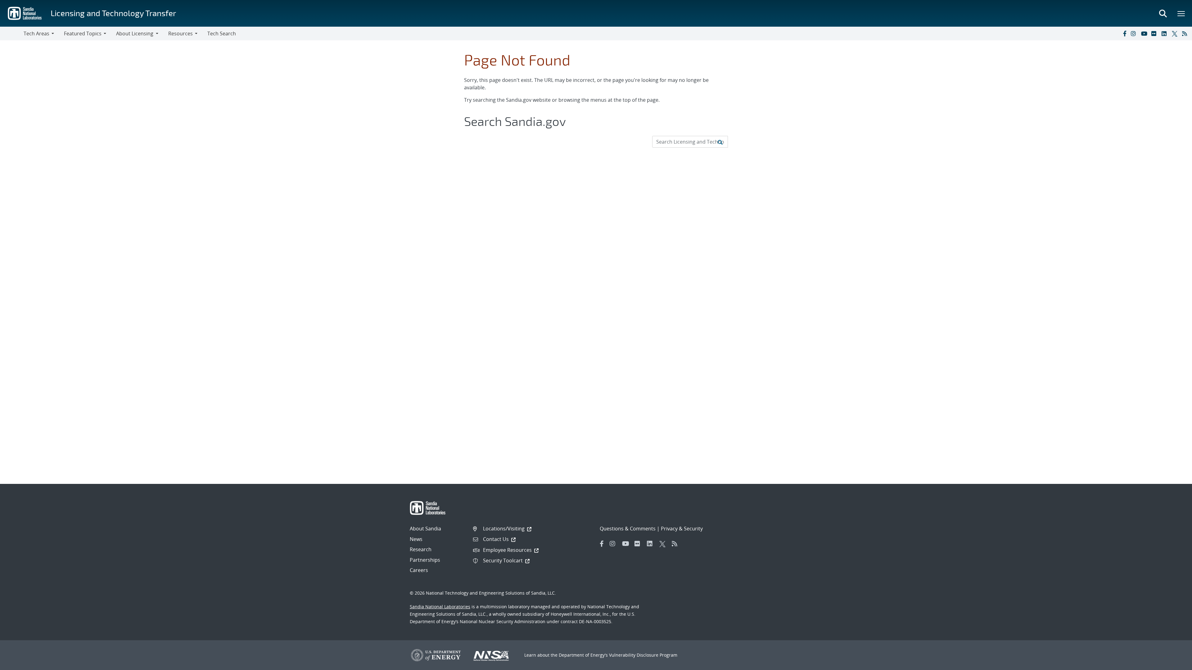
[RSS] (1186, 33)
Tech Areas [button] (36, 33)
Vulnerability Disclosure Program (643, 655)
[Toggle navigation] (12, 33)
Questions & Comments (628, 528)
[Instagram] (1134, 33)
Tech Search (221, 33)
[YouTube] (1145, 33)
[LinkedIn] (1165, 33)
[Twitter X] (1175, 33)
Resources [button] (180, 33)
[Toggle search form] (1163, 13)
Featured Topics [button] (83, 33)
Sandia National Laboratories (440, 607)
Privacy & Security (682, 528)
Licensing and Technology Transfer (113, 13)
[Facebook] (1124, 33)
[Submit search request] (720, 142)
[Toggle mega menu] (1181, 13)
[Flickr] (1155, 33)
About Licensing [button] (134, 33)
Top (1173, 662)
